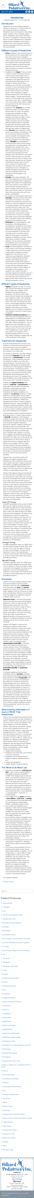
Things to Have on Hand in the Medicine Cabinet (17, 1118)
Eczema (5, 982)
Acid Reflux (6, 907)
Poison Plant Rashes (9, 1075)
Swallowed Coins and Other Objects (14, 1114)
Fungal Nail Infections (9, 998)
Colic (4, 954)
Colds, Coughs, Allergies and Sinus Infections (16, 950)
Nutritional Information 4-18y (11, 1061)
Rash (4, 1090)
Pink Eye (5, 1071)
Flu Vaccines (6, 994)
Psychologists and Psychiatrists (12, 1087)
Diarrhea (5, 974)
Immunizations (7, 1017)
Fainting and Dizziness (9, 986)
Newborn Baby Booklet (10, 1053)
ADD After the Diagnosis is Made (13, 915)
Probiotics (6, 1083)
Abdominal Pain (7, 903)
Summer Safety (7, 1106)
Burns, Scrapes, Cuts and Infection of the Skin (16, 939)
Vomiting (5, 1142)
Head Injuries (7, 1006)
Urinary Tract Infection (9, 1138)
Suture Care (6, 1110)
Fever (4, 990)
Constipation (6, 962)
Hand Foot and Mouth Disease (12, 1002)
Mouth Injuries (7, 1049)
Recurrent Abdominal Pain (11, 1094)
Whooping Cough (8, 1150)
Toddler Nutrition (8, 1122)
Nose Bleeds (7, 1057)
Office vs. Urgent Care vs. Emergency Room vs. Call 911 (16, 1066)
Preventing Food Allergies (11, 1079)
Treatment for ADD (8, 1134)
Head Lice (6, 1010)
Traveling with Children (10, 1130)
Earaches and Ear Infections (11, 978)
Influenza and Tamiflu (9, 1025)
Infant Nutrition (7, 1021)
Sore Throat (6, 1098)
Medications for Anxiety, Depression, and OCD (17, 1045)
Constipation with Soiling (10, 966)
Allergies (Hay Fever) (9, 919)
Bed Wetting (6, 931)
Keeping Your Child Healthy (11, 1033)
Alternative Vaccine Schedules (12, 923)
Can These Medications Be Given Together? (16, 943)
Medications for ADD (9, 1041)
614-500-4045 (19, 1176)
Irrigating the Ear (8, 1029)
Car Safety (6, 946)
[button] (3, 5)
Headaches (6, 1014)
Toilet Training (7, 1126)
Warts (4, 1146)
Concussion (6, 958)
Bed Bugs (6, 927)
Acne (4, 911)
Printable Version (8, 882)
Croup (4, 970)
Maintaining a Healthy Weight (11, 1037)
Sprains (5, 1102)
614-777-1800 (23, 1174)
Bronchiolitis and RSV (9, 935)
